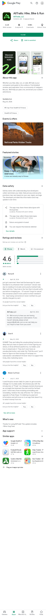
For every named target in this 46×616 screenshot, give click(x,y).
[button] (22, 27)
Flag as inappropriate (13, 467)
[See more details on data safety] (10, 231)
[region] (23, 26)
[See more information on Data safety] (42, 186)
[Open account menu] (42, 3)
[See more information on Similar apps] (42, 436)
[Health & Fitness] (11, 113)
